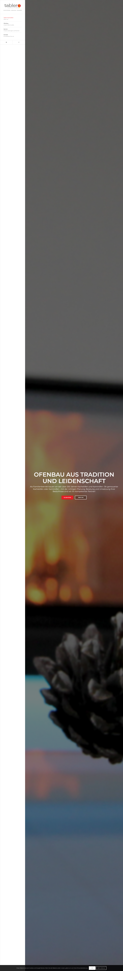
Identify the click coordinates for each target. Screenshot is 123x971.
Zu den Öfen (67, 497)
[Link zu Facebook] (19, 42)
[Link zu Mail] (6, 42)
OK (92, 968)
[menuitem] (12, 18)
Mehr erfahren (101, 968)
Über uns (81, 497)
